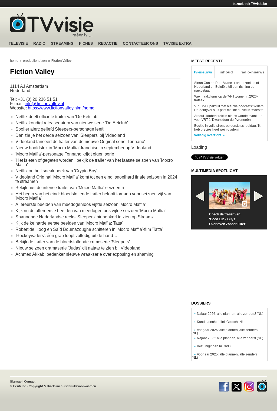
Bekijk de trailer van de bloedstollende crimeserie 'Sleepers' (72, 242)
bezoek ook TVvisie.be (250, 4)
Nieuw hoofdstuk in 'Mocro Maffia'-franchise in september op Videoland (83, 147)
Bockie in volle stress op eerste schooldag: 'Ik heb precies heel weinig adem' (227, 127)
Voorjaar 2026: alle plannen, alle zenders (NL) (225, 331)
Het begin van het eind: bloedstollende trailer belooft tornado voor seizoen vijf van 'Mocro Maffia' (93, 196)
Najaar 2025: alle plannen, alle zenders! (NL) (230, 338)
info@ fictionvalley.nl (44, 103)
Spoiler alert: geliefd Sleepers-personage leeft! (59, 129)
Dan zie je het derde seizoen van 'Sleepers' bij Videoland (70, 135)
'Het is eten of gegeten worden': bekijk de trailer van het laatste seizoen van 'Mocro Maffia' (94, 162)
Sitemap (16, 381)
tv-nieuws (203, 72)
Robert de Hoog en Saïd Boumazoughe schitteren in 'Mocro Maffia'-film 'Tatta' (89, 229)
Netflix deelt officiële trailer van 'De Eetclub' (56, 116)
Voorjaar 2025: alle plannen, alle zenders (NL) (225, 356)
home (14, 60)
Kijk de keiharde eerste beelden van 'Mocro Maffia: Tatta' (69, 223)
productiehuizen (35, 60)
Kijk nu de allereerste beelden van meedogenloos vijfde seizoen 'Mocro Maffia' (90, 210)
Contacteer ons (140, 43)
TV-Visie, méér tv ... (52, 25)
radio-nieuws (252, 72)
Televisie (18, 43)
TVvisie (262, 385)
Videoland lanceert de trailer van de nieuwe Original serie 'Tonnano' (80, 141)
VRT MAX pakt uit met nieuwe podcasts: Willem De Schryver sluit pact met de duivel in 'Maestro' (229, 108)
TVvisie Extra (177, 43)
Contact (29, 381)
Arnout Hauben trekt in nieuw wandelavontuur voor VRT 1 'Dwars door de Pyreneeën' (228, 118)
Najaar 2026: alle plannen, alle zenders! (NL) (230, 314)
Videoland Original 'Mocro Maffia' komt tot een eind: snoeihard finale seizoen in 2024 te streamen (96, 179)
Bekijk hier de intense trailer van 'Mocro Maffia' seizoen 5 (69, 187)
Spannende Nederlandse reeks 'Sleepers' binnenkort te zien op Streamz (84, 217)
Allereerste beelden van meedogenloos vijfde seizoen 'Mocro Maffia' (80, 204)
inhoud (226, 72)
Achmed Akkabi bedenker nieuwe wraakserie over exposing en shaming (84, 254)
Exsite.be (19, 386)
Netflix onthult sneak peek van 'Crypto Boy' (56, 171)
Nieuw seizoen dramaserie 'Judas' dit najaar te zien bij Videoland (77, 248)
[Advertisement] (189, 25)
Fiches (86, 43)
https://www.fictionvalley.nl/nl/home (61, 108)
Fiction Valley (61, 60)
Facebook (224, 385)
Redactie (107, 43)
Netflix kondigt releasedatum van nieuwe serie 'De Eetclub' (71, 123)
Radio (39, 43)
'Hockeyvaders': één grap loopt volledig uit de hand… (66, 235)
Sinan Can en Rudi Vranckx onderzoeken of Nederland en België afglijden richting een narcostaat (226, 86)
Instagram (249, 385)
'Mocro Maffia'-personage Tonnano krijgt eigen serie (64, 154)
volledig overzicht (207, 135)
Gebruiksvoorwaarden (80, 386)
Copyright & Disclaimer (45, 386)
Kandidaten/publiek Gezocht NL (220, 322)
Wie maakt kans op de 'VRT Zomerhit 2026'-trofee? (226, 98)
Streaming (62, 43)
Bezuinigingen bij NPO (213, 346)
